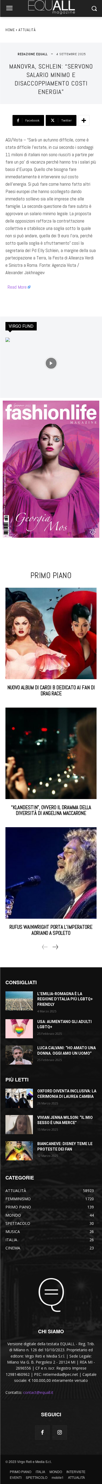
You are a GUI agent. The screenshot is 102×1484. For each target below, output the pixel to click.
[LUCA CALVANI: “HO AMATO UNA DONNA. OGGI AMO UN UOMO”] (19, 1055)
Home (10, 29)
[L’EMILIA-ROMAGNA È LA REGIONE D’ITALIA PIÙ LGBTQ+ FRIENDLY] (19, 1000)
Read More (17, 287)
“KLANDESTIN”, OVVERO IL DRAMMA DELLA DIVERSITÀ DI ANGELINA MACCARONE (51, 810)
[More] (83, 120)
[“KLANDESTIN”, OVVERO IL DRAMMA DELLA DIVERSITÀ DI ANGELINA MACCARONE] (51, 753)
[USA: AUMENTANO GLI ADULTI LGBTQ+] (19, 1028)
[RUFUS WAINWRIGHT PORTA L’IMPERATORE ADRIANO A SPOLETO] (51, 873)
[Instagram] (59, 1432)
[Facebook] (42, 1432)
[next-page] (55, 947)
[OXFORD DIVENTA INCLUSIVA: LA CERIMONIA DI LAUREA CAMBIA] (19, 1098)
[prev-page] (45, 947)
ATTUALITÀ (27, 29)
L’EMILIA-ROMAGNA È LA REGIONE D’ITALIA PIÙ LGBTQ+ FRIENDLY (65, 999)
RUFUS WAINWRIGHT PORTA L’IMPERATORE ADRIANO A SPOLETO (51, 930)
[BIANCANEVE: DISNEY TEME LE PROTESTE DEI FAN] (19, 1150)
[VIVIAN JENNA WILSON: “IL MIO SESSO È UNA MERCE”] (19, 1124)
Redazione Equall (33, 54)
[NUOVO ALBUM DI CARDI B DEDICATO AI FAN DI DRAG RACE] (51, 633)
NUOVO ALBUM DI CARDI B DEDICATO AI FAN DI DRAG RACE (51, 690)
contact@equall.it (38, 1392)
